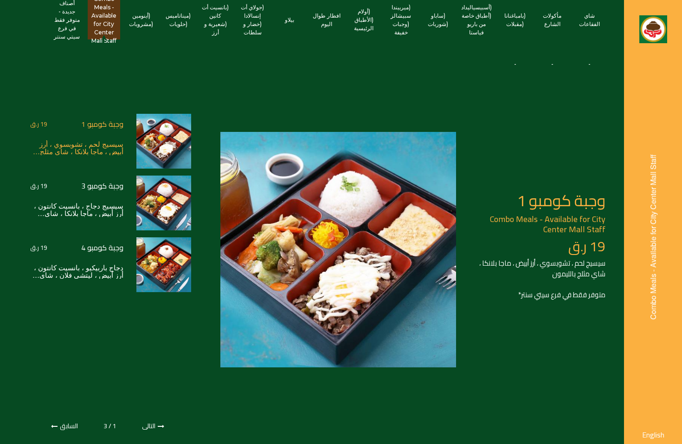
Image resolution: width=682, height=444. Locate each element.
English (653, 434)
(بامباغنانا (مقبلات (515, 19)
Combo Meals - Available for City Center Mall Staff (103, 19)
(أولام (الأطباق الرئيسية (363, 20)
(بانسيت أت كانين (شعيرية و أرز (215, 20)
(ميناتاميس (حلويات (178, 19)
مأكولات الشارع (552, 19)
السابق (69, 426)
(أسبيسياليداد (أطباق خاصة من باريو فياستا (476, 20)
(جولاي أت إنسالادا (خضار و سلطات (252, 20)
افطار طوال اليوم (327, 19)
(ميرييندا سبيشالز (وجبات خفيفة (401, 20)
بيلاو (289, 19)
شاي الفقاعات (589, 19)
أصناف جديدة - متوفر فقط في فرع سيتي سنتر (67, 19)
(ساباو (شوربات (438, 19)
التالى (148, 426)
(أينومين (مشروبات (141, 19)
